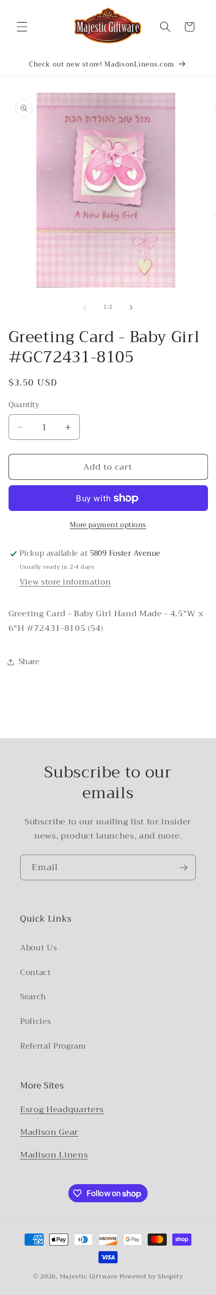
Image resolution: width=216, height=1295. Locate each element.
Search (33, 996)
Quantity (24, 405)
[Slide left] (85, 307)
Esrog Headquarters (62, 1109)
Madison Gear (49, 1132)
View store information (65, 582)
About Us (38, 947)
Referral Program (53, 1046)
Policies (35, 1021)
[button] (22, 27)
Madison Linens (54, 1154)
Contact (35, 972)
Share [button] (29, 661)
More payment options (108, 525)
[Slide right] (131, 307)
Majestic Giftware (89, 1276)
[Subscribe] (183, 868)
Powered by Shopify (151, 1276)
